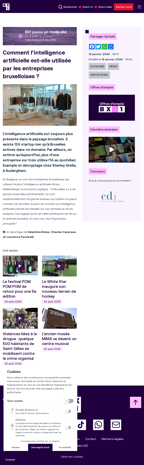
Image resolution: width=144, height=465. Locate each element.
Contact (90, 439)
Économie (97, 66)
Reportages (99, 75)
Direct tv (88, 7)
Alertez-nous (124, 7)
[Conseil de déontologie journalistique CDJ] (112, 197)
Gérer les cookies (72, 457)
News (113, 66)
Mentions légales (113, 439)
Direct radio (105, 7)
